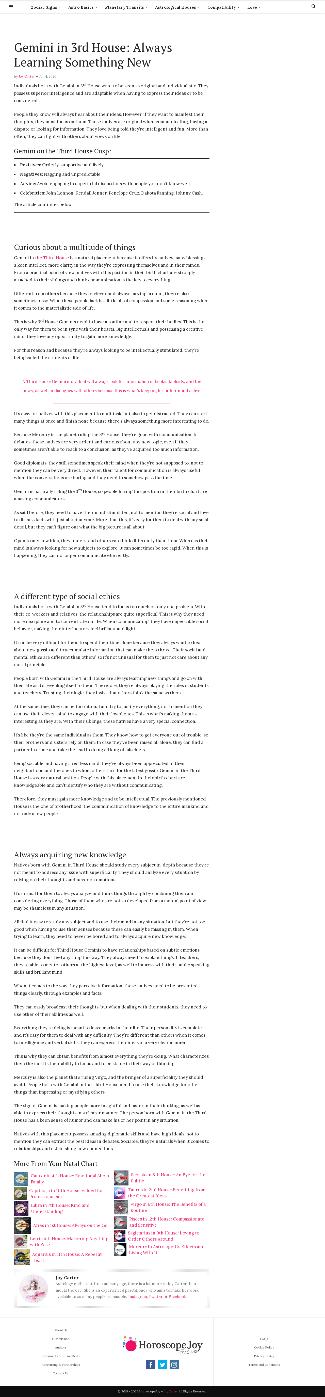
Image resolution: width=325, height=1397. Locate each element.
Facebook (177, 1296)
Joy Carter (27, 76)
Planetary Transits (124, 7)
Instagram (137, 1296)
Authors (61, 1347)
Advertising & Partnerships (61, 1365)
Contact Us (61, 1373)
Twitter (155, 1296)
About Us (61, 1330)
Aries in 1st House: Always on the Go (70, 1225)
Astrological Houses (175, 7)
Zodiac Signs (44, 7)
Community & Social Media (60, 1356)
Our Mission (61, 1339)
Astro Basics (81, 7)
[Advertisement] (111, 26)
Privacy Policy (264, 1356)
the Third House (52, 258)
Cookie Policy (264, 1347)
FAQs (264, 1339)
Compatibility (221, 7)
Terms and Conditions (264, 1365)
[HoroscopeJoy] (21, 6)
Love (252, 7)
